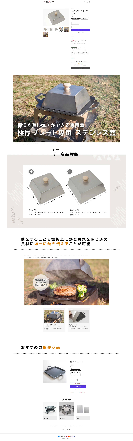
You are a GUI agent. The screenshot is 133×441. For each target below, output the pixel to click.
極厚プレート (74, 40)
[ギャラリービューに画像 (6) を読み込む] (45, 34)
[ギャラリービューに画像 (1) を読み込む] (45, 29)
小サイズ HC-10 (76, 18)
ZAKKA (78, 418)
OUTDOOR (46, 418)
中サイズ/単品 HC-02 (75, 372)
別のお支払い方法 (80, 32)
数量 (72, 20)
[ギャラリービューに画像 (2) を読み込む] (50, 29)
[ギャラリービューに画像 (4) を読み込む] (61, 29)
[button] (60, 5)
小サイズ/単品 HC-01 (75, 370)
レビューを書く (81, 67)
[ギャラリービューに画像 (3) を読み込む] (56, 29)
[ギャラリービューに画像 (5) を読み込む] (66, 29)
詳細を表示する (82, 392)
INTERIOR (62, 418)
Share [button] (74, 58)
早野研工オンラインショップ (68, 438)
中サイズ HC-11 (85, 18)
